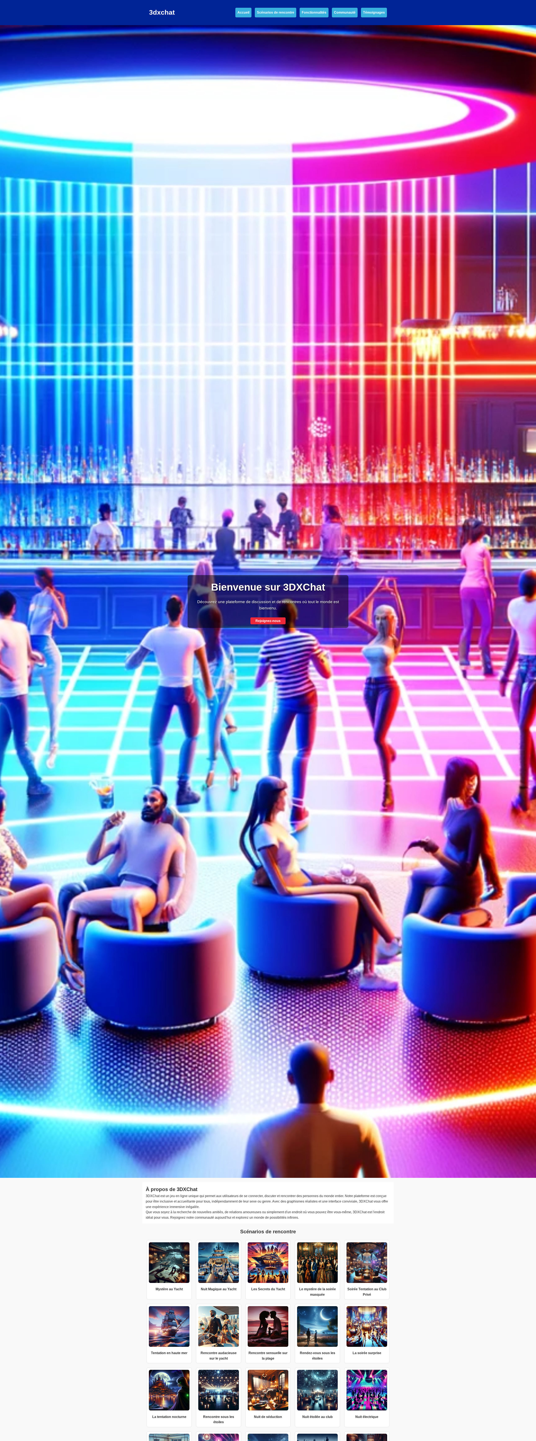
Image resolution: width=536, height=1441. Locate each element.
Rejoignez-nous (268, 621)
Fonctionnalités (314, 12)
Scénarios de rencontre (275, 12)
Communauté (345, 12)
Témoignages (374, 12)
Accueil (243, 12)
